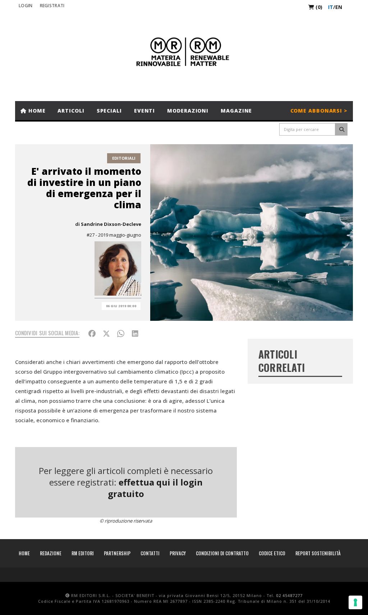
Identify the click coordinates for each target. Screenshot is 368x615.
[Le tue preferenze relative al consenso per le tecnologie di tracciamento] (355, 602)
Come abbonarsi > (319, 110)
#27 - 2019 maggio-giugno (114, 235)
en (338, 7)
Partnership (117, 553)
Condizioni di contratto (222, 553)
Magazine (236, 110)
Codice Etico (272, 553)
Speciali (109, 110)
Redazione (50, 553)
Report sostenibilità (318, 553)
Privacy (178, 553)
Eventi (144, 110)
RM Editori (83, 553)
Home (36, 110)
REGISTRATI (52, 6)
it (330, 7)
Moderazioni (187, 110)
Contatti (150, 553)
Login (26, 6)
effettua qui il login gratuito (155, 488)
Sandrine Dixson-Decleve (111, 224)
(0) (318, 7)
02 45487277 (289, 595)
